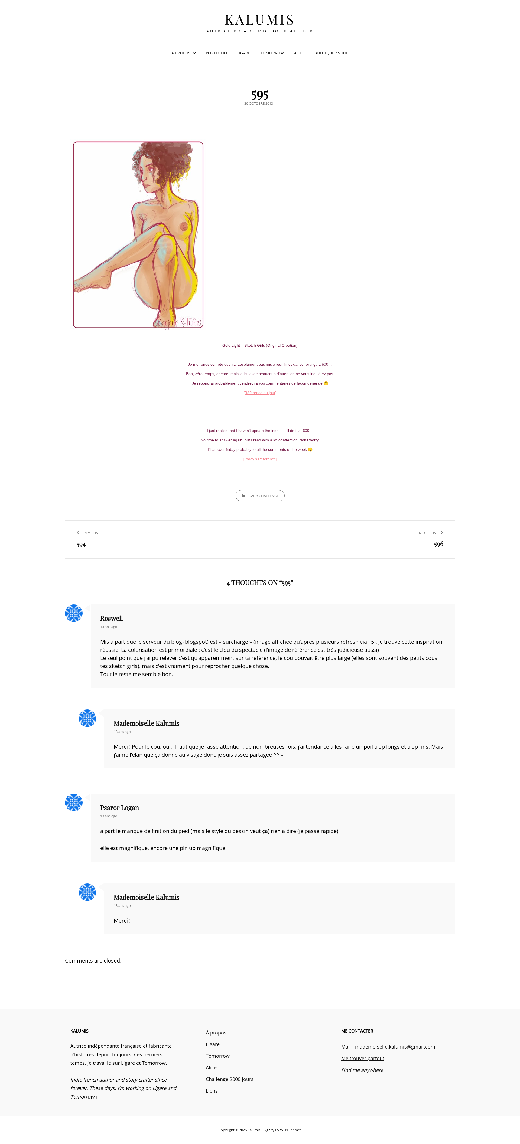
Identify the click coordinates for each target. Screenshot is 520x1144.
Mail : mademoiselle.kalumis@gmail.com (388, 1046)
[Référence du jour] (260, 393)
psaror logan (119, 807)
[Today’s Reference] (260, 459)
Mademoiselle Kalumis (147, 723)
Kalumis (260, 19)
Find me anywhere (362, 1070)
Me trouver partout (362, 1058)
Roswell (111, 618)
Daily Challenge (264, 495)
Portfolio (216, 52)
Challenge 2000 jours (229, 1079)
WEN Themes (290, 1130)
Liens (212, 1090)
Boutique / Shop (331, 52)
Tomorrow (272, 52)
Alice (299, 52)
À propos (180, 52)
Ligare (244, 52)
